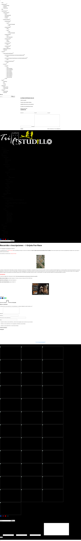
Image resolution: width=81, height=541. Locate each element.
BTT (4, 82)
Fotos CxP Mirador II (10, 69)
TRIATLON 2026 (5, 12)
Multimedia (3, 85)
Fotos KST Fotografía (11, 24)
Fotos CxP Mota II (9, 72)
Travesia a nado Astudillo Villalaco (25, 102)
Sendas (4, 228)
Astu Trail (4, 64)
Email (35, 112)
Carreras (3, 51)
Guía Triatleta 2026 (8, 15)
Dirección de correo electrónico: (5, 317)
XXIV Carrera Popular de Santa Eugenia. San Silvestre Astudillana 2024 (16, 58)
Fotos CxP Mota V (9, 220)
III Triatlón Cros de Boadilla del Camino (26, 106)
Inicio (2, 2)
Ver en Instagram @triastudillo (40, 342)
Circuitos (6, 17)
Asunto (49, 112)
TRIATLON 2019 (7, 190)
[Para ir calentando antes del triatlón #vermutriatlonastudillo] (65, 333)
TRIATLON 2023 (7, 34)
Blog (2, 9)
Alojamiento (5, 92)
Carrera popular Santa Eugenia (8, 53)
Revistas (8, 41)
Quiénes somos (4, 4)
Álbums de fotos (5, 231)
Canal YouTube (5, 88)
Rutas (2, 80)
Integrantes (5, 6)
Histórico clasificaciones (7, 48)
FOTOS (6, 210)
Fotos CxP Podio (9, 77)
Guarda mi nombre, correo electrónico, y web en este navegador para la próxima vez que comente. (17, 321)
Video (8, 28)
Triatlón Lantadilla (23, 100)
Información (7, 16)
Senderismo (5, 81)
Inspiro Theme (14, 539)
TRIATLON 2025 (7, 21)
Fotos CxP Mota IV (9, 74)
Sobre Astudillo (5, 91)
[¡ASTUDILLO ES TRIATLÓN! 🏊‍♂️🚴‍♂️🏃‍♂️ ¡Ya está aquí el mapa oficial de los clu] (70, 333)
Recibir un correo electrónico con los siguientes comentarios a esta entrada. (13, 323)
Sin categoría (8, 248)
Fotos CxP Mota (9, 215)
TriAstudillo (3, 248)
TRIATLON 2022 (7, 38)
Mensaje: (1, 313)
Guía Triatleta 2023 (9, 181)
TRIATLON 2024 (7, 27)
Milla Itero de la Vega (23, 108)
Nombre (21, 112)
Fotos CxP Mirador (9, 68)
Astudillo (3, 234)
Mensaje (33, 126)
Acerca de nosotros (6, 5)
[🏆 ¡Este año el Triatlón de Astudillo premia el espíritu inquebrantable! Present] (59, 333)
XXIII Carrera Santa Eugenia (9, 61)
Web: (1, 319)
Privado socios (5, 152)
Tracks (6, 78)
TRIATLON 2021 (7, 187)
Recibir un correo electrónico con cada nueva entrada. (9, 325)
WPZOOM (19, 539)
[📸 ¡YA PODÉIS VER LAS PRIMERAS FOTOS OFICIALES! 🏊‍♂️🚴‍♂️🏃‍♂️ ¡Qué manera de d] (49, 333)
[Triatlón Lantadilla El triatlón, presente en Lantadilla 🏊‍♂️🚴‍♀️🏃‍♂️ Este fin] (4, 333)
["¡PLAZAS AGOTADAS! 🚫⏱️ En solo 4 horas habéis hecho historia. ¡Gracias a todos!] (44, 338)
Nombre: (1, 315)
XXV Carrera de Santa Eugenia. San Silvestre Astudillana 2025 (14, 199)
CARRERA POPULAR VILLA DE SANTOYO (27, 104)
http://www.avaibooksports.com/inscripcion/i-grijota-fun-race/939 (26, 276)
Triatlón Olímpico (4, 155)
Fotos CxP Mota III (9, 73)
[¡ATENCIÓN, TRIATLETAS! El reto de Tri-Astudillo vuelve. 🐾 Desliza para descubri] (75, 338)
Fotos (9, 25)
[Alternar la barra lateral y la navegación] (0, 242)
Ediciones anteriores (6, 19)
